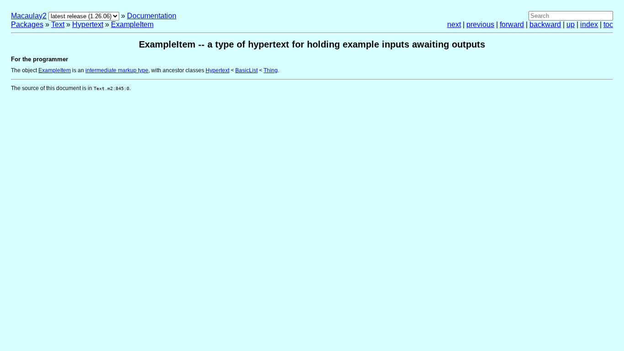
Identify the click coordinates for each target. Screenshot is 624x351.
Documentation (151, 16)
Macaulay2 (29, 16)
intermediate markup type (116, 70)
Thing (271, 70)
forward (512, 24)
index (589, 24)
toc (608, 24)
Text (57, 24)
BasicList (246, 70)
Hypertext (87, 24)
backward (545, 24)
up (570, 24)
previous (480, 24)
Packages (27, 24)
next (454, 24)
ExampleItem (132, 24)
